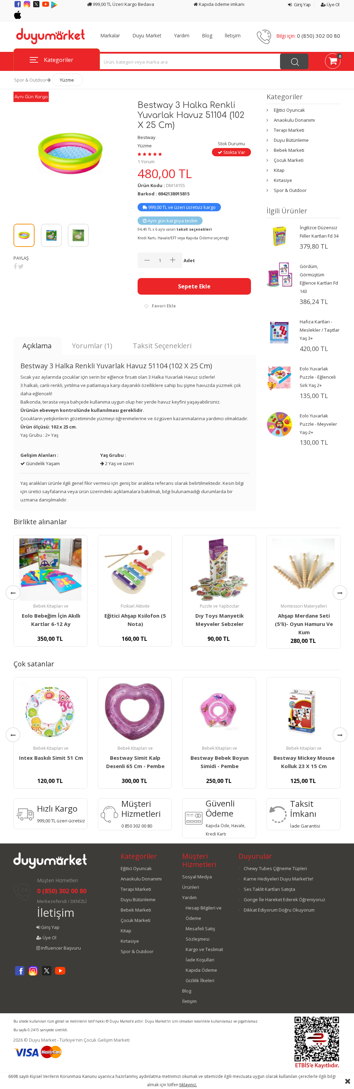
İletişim (233, 35)
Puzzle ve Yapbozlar (219, 606)
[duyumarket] (50, 36)
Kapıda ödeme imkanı (221, 4)
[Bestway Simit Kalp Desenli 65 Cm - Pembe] (134, 712)
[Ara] (294, 61)
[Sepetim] (333, 62)
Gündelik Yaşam (42, 463)
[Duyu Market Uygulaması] (54, 6)
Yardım (181, 35)
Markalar (110, 35)
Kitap (279, 170)
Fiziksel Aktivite (135, 606)
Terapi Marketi (289, 130)
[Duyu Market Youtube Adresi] (46, 6)
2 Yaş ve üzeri (119, 463)
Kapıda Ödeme (201, 970)
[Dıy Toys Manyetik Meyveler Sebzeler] (219, 569)
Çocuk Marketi (289, 160)
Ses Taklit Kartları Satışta (269, 889)
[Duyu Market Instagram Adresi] (27, 6)
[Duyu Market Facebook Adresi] (18, 6)
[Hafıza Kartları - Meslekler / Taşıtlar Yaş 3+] (279, 330)
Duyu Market (146, 35)
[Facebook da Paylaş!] (15, 266)
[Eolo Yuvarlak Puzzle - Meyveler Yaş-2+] (279, 424)
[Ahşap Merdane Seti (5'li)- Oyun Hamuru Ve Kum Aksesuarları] (303, 569)
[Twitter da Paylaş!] (21, 266)
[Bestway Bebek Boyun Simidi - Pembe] (219, 712)
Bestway (147, 137)
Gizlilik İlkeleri (200, 980)
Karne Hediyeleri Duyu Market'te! (278, 879)
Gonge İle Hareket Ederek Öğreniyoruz (284, 899)
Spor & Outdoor (30, 80)
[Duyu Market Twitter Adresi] (36, 6)
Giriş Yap (302, 4)
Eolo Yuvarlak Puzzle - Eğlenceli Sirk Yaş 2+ (318, 377)
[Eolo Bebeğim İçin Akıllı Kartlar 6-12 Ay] (50, 569)
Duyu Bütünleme (291, 140)
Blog (207, 35)
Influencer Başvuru (60, 948)
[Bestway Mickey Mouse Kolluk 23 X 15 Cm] (303, 712)
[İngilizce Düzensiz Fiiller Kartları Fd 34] (279, 236)
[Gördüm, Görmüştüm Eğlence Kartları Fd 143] (279, 274)
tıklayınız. (188, 1085)
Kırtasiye (283, 180)
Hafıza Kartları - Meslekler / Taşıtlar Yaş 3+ (319, 330)
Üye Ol (332, 4)
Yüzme (67, 80)
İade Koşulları (200, 960)
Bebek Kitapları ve (50, 606)
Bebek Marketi (289, 150)
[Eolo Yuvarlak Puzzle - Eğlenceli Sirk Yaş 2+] (279, 377)
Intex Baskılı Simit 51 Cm (51, 757)
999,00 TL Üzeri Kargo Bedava (123, 4)
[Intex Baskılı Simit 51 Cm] (50, 712)
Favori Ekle (164, 306)
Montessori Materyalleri (304, 606)
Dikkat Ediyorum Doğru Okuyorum (279, 910)
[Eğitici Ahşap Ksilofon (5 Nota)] (134, 569)
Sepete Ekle (194, 286)
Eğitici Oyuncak (289, 110)
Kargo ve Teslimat (204, 949)
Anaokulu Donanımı (294, 120)
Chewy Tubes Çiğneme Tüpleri (275, 868)
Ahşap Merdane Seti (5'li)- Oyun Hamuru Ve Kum (304, 624)
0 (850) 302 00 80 (318, 35)
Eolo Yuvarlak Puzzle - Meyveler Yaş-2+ (318, 424)
